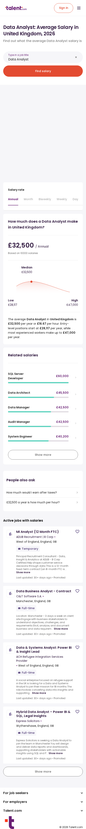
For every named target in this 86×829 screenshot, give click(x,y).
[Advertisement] (43, 131)
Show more (23, 572)
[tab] (13, 201)
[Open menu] (78, 8)
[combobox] (40, 59)
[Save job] (77, 531)
